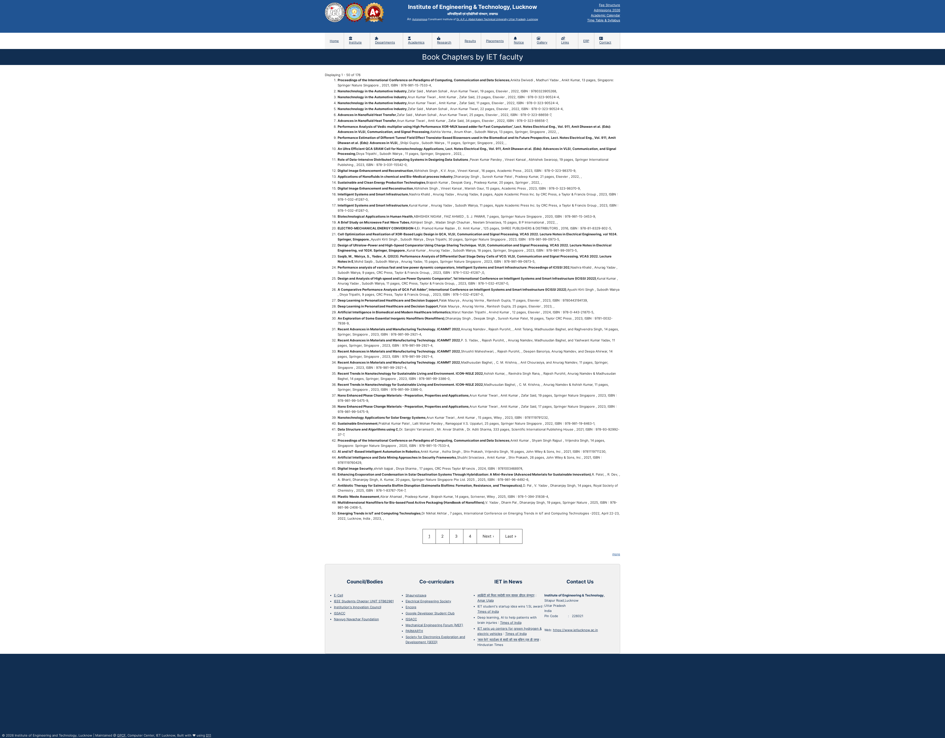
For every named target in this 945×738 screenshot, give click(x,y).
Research (444, 42)
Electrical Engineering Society (428, 601)
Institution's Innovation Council (357, 607)
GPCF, (121, 735)
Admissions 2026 (607, 10)
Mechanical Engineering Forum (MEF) (434, 625)
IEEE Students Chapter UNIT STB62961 (364, 601)
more (616, 554)
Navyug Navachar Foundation (356, 619)
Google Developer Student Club (430, 613)
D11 (208, 735)
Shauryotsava (416, 595)
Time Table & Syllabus (603, 20)
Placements (495, 41)
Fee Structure (609, 5)
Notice (519, 42)
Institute (355, 42)
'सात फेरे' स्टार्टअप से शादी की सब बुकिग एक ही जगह (508, 640)
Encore (411, 607)
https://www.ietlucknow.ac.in (575, 630)
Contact (605, 42)
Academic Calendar (605, 15)
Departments (385, 42)
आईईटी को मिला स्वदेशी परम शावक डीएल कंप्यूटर (506, 595)
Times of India (488, 611)
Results (470, 41)
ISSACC (339, 613)
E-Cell (338, 595)
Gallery (542, 42)
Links (565, 42)
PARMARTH (414, 631)
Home (334, 41)
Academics (416, 42)
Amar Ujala (485, 600)
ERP (586, 41)
